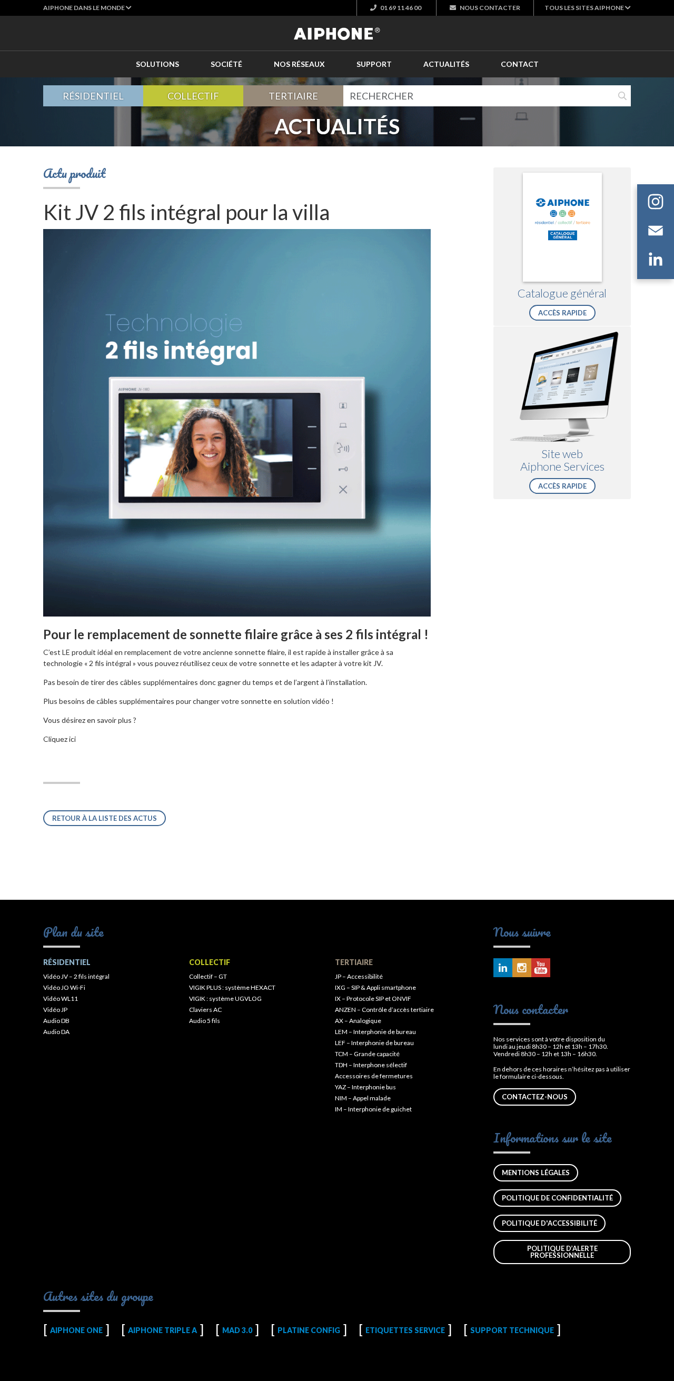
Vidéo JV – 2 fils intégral (76, 976)
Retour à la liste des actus (104, 818)
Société (226, 63)
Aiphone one (76, 1330)
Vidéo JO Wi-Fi (64, 987)
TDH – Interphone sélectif (371, 1065)
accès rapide (562, 313)
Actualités (446, 63)
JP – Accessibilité (359, 976)
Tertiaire (293, 96)
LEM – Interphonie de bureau (375, 1032)
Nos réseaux (299, 63)
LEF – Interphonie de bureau (374, 1043)
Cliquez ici (59, 738)
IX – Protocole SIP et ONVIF (373, 998)
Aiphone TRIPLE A (162, 1330)
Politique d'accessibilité (549, 1223)
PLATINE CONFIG (308, 1330)
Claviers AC (205, 1010)
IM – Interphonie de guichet (373, 1109)
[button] (87, 8)
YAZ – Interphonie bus (365, 1087)
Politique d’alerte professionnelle (562, 1251)
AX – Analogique (358, 1021)
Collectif (193, 96)
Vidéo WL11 (60, 998)
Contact (520, 63)
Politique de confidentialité (557, 1198)
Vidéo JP (55, 1010)
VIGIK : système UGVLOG (225, 998)
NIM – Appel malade (363, 1098)
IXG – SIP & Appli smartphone (375, 987)
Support (374, 63)
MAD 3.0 (237, 1330)
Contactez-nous (535, 1096)
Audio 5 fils (204, 1021)
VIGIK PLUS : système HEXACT (232, 987)
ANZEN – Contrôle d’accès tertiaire (384, 1010)
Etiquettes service (405, 1330)
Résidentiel (93, 96)
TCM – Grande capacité (367, 1054)
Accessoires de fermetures (374, 1076)
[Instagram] (655, 203)
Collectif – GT (208, 976)
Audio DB (56, 1021)
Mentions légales (536, 1172)
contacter (490, 8)
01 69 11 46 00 (400, 8)
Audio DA (56, 1032)
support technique (512, 1330)
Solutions (157, 63)
